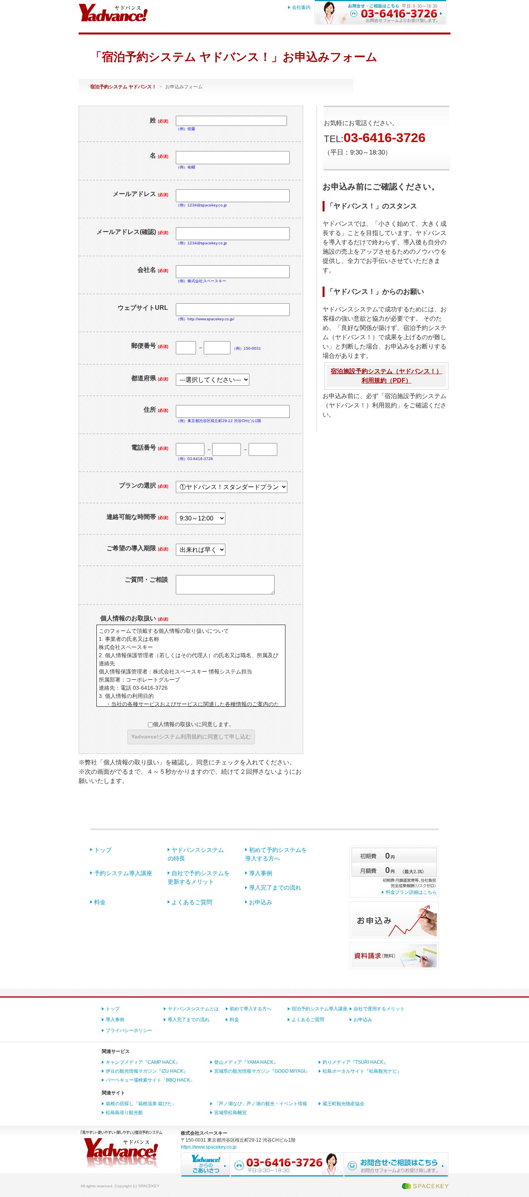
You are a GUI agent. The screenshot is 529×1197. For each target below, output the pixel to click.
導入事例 (260, 873)
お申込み (260, 902)
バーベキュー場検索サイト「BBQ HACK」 (150, 1080)
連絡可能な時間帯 (137, 516)
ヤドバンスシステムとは (193, 1009)
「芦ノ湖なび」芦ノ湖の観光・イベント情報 (260, 1103)
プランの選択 (143, 485)
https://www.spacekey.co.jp (209, 1147)
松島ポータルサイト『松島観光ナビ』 (362, 1071)
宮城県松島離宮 (230, 1112)
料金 (100, 902)
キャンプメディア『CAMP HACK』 (143, 1062)
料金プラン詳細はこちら (411, 892)
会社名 (152, 269)
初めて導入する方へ (250, 1009)
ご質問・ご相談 (146, 579)
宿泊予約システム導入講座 (319, 1009)
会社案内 (301, 7)
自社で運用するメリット (379, 1009)
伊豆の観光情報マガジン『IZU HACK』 (147, 1071)
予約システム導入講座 (123, 873)
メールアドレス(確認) (132, 231)
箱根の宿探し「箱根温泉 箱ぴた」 (141, 1103)
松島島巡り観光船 (124, 1112)
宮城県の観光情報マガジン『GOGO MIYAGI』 (262, 1071)
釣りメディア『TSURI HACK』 (355, 1062)
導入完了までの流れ (275, 887)
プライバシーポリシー (129, 1030)
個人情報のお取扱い (134, 618)
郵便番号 (149, 345)
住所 (156, 409)
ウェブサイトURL (143, 307)
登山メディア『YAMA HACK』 (246, 1062)
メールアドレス (140, 194)
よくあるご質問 (192, 902)
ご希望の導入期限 (137, 548)
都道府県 (149, 378)
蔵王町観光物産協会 (343, 1103)
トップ (103, 850)
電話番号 (149, 447)
